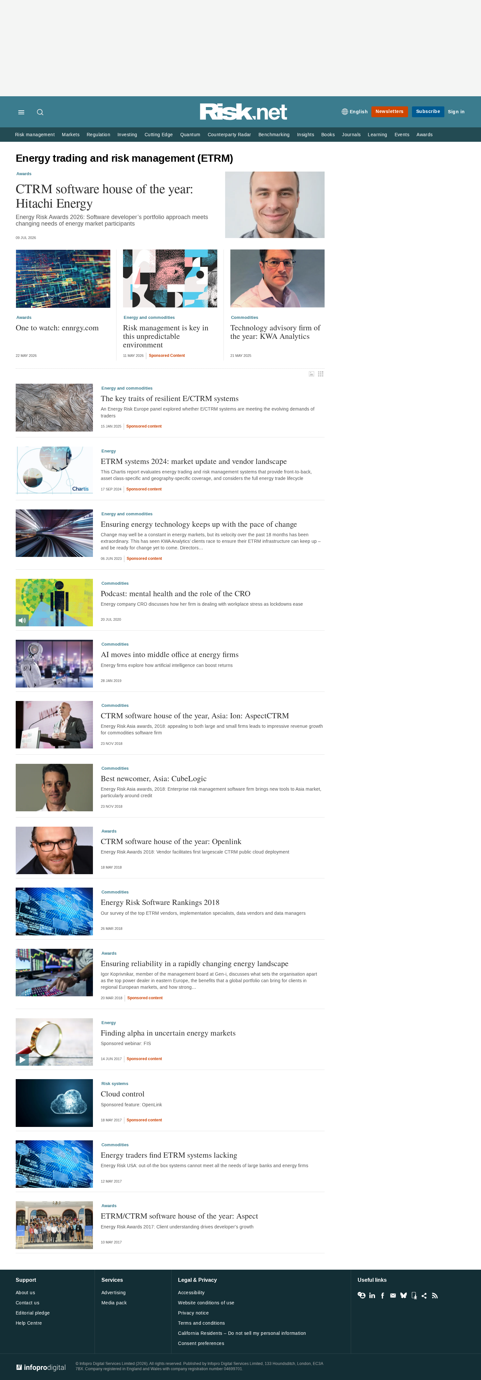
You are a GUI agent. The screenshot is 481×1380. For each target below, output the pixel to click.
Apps (414, 1295)
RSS (435, 1295)
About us (25, 1293)
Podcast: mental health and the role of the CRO (175, 593)
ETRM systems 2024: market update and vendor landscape (194, 461)
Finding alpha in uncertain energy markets (168, 1032)
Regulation (98, 135)
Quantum (190, 135)
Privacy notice (193, 1313)
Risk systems (114, 1084)
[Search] (40, 112)
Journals (351, 135)
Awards (425, 135)
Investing (127, 135)
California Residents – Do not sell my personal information (242, 1333)
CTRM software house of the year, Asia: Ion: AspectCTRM (195, 715)
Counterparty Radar (229, 135)
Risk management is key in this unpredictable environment (165, 336)
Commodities (244, 318)
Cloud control (123, 1093)
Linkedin (372, 1295)
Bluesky (403, 1295)
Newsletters (390, 111)
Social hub (424, 1295)
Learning (377, 135)
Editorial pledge (33, 1313)
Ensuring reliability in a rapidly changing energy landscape (195, 963)
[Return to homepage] (244, 118)
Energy (108, 451)
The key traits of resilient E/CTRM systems (170, 398)
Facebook (382, 1295)
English (359, 111)
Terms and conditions (201, 1323)
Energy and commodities (149, 318)
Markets (71, 135)
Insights (305, 135)
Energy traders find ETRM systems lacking (169, 1154)
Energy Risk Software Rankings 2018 (160, 902)
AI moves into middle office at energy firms (170, 654)
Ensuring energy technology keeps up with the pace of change (199, 524)
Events (402, 135)
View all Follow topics (361, 1295)
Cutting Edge (159, 135)
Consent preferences (201, 1343)
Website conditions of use (206, 1303)
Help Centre (29, 1323)
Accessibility (191, 1293)
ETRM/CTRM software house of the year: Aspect (179, 1215)
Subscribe (428, 111)
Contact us (27, 1303)
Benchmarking (274, 135)
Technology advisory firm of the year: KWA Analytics (275, 331)
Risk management (35, 135)
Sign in (456, 111)
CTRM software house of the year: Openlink (171, 841)
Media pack (114, 1303)
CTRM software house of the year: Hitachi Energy (104, 195)
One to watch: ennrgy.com (57, 327)
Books (328, 135)
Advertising (113, 1293)
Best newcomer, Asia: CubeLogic (154, 778)
